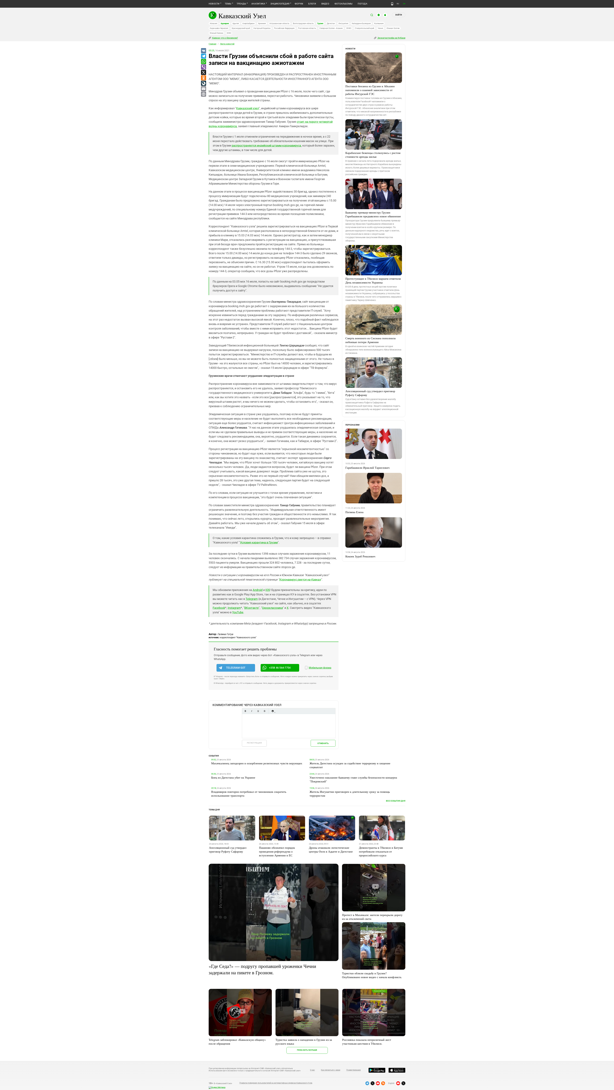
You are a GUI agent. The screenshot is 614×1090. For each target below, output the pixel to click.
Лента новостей (227, 44)
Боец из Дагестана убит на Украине (233, 777)
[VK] (203, 51)
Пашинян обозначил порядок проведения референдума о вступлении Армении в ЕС (277, 851)
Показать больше (307, 1050)
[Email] (203, 89)
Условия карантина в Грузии (259, 542)
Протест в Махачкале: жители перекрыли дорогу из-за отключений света (372, 917)
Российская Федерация (284, 28)
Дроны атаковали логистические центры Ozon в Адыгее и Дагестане (331, 849)
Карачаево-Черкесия (219, 28)
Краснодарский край (241, 28)
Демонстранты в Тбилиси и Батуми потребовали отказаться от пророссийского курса (381, 851)
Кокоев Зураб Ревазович (360, 556)
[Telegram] (203, 56)
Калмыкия (378, 23)
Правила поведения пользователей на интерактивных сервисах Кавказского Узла (275, 1083)
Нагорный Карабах (261, 28)
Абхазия (213, 23)
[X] (203, 72)
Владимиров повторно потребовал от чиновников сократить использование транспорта (248, 793)
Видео (325, 3)
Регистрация (254, 743)
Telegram (252, 599)
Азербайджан (248, 23)
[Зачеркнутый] (264, 711)
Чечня (380, 28)
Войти (398, 15)
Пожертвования (353, 1070)
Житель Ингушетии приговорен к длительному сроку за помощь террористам (350, 793)
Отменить (323, 743)
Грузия (320, 23)
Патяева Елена (354, 512)
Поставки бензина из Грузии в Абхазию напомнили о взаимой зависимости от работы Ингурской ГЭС (370, 90)
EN (404, 4)
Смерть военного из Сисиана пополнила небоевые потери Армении (370, 340)
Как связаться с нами (330, 1070)
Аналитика (258, 3)
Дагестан (331, 23)
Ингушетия (343, 23)
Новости (214, 3)
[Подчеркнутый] (258, 711)
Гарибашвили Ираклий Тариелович (367, 467)
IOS (267, 590)
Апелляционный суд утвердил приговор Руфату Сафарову (370, 393)
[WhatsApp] (203, 61)
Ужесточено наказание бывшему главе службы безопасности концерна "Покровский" (353, 779)
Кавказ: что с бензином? (225, 38)
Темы (228, 3)
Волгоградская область (303, 23)
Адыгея (235, 23)
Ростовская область (307, 28)
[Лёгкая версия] (392, 3)
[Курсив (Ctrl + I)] (251, 711)
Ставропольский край (364, 28)
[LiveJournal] (203, 83)
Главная (212, 44)
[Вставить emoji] (272, 711)
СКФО (348, 28)
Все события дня (395, 801)
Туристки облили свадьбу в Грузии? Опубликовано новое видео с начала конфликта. (372, 975)
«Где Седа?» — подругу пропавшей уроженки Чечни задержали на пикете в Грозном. (262, 969)
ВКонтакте (251, 607)
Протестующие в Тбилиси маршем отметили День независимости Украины (373, 280)
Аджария (225, 23)
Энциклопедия (279, 3)
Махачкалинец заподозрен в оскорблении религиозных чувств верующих (256, 763)
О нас (312, 1070)
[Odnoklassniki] (203, 78)
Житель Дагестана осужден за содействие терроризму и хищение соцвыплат (350, 765)
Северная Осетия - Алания (330, 28)
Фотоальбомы (344, 3)
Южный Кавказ (216, 33)
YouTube (237, 612)
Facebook (219, 607)
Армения (262, 23)
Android (258, 590)
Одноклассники (272, 607)
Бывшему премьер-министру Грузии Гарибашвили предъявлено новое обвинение (373, 214)
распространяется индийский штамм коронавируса (266, 145)
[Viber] (203, 67)
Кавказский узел (247, 108)
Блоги (312, 3)
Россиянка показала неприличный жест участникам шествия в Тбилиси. (366, 1041)
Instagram (234, 607)
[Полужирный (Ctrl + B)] (245, 711)
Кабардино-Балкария (361, 23)
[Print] (203, 94)
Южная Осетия (393, 28)
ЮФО (229, 33)
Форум (299, 3)
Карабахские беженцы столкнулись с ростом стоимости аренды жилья (372, 155)
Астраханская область (279, 23)
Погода (362, 3)
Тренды (241, 3)
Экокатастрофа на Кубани (391, 38)
